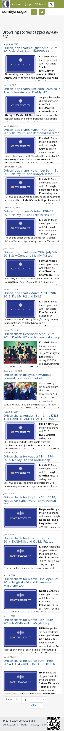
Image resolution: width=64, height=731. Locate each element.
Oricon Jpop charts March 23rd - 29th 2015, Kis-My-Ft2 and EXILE (30, 294)
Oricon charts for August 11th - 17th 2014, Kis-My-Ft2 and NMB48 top (29, 458)
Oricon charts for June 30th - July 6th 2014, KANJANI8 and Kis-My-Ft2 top (29, 539)
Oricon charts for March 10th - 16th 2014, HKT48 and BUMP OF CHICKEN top (29, 664)
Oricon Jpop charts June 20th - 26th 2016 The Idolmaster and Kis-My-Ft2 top (32, 90)
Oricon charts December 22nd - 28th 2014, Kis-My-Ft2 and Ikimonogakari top (32, 335)
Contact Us (9, 724)
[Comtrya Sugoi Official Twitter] (42, 12)
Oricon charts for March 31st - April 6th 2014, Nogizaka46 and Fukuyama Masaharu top (31, 582)
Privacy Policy (39, 724)
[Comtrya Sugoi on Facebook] (34, 12)
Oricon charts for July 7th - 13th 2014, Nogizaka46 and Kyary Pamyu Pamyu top (30, 500)
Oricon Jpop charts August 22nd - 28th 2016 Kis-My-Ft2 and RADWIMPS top (30, 49)
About (23, 724)
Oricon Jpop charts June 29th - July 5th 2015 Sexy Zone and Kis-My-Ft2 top (30, 254)
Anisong (16, 4)
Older (36, 705)
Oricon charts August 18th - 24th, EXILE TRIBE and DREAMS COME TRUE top (31, 417)
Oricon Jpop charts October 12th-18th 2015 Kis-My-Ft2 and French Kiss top (30, 213)
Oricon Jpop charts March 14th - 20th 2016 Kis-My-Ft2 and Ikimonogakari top (31, 131)
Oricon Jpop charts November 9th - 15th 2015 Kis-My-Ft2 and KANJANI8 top (31, 172)
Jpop (28, 4)
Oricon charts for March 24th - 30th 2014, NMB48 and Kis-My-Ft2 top (28, 621)
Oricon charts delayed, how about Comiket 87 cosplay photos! (27, 376)
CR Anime (40, 4)
